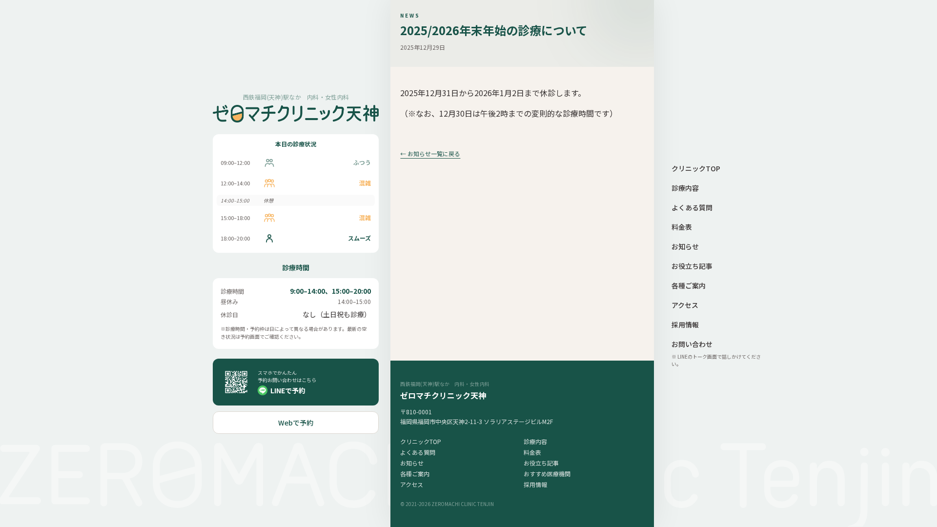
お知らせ (412, 463)
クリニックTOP (420, 441)
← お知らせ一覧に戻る (430, 153)
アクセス (411, 484)
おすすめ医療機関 (547, 473)
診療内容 (535, 441)
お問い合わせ (692, 344)
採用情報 (535, 484)
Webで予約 (295, 422)
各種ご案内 (414, 473)
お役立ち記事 (541, 463)
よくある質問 (417, 452)
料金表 (532, 452)
